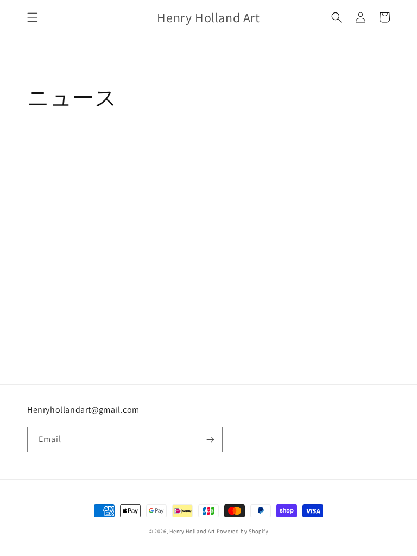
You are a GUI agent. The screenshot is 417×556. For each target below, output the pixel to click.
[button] (33, 17)
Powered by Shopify (243, 531)
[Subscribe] (210, 439)
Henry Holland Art (192, 531)
